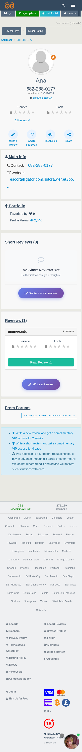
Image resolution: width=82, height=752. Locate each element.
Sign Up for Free (18, 698)
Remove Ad (15, 671)
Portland (55, 568)
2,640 (37, 220)
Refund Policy (17, 658)
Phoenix (24, 568)
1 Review (21, 120)
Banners (14, 631)
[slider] (24, 112)
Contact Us (50, 743)
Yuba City (41, 610)
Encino (29, 534)
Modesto (66, 551)
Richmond (69, 568)
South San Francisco (64, 593)
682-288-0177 (24, 40)
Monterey (14, 559)
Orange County (65, 559)
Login (9, 13)
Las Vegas (54, 543)
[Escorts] (9, 5)
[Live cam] (71, 741)
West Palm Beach (62, 601)
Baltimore (57, 518)
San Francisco (13, 584)
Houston (39, 543)
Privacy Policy (18, 638)
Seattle (44, 593)
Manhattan (34, 551)
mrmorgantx (17, 331)
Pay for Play (12, 31)
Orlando (11, 568)
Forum (51, 638)
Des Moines (14, 534)
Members (53, 645)
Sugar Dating (35, 31)
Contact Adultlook (20, 678)
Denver (73, 526)
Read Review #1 (41, 362)
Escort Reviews (56, 624)
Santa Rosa (29, 593)
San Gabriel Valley (36, 584)
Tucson (44, 601)
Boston (70, 518)
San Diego (68, 576)
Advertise (53, 659)
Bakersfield (41, 518)
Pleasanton (40, 568)
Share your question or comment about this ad (50, 415)
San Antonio (51, 576)
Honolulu (26, 543)
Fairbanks (43, 534)
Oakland (48, 559)
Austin (27, 518)
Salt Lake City (32, 576)
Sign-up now (28, 13)
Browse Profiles (56, 631)
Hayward (12, 543)
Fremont (57, 534)
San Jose (55, 584)
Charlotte (10, 526)
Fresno (70, 534)
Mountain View (31, 559)
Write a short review (43, 293)
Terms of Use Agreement (15, 648)
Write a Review (43, 384)
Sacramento (14, 576)
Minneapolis (51, 551)
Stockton (15, 601)
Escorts (71, 13)
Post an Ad (51, 13)
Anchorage (14, 518)
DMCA (13, 664)
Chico (36, 526)
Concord (48, 526)
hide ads (75, 23)
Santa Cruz (13, 593)
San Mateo (70, 584)
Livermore (69, 543)
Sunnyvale (30, 601)
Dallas (61, 526)
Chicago (24, 526)
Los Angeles (17, 551)
